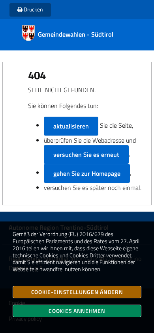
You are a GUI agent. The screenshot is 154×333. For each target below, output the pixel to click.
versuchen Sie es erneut (86, 154)
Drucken (33, 9)
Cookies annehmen (77, 311)
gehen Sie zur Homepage (86, 173)
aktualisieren (71, 126)
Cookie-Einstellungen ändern (77, 292)
